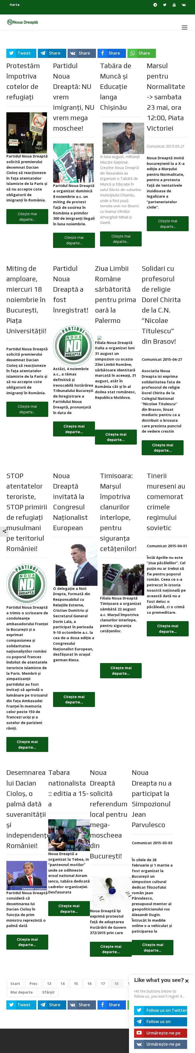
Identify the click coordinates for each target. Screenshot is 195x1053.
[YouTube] (174, 5)
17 (103, 983)
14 (62, 983)
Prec (33, 983)
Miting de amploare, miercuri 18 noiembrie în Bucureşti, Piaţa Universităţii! (26, 299)
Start (15, 983)
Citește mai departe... (27, 216)
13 (49, 983)
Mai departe (21, 992)
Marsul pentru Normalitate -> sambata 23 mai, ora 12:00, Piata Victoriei (166, 96)
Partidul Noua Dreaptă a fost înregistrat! (70, 289)
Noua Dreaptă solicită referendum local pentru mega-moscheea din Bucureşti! (108, 814)
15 (76, 983)
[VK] (184, 5)
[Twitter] (165, 5)
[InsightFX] (24, 21)
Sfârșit (48, 992)
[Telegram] (155, 5)
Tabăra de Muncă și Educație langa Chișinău (115, 86)
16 (89, 983)
